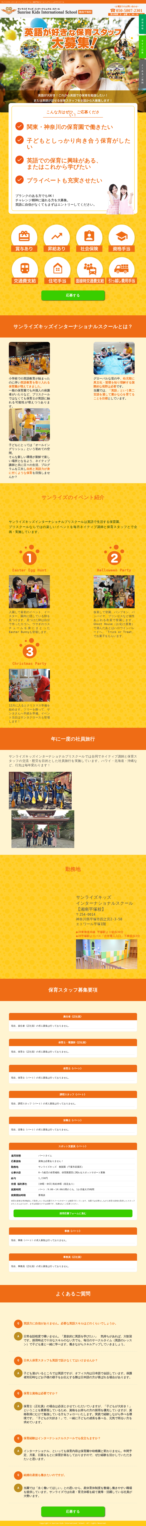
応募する (73, 295)
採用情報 (142, 24)
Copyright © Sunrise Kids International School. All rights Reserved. (73, 1523)
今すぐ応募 (142, 47)
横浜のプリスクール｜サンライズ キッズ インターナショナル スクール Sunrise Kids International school (46, 11)
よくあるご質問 (142, 74)
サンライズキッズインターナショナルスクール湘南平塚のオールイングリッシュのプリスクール (32, 2)
